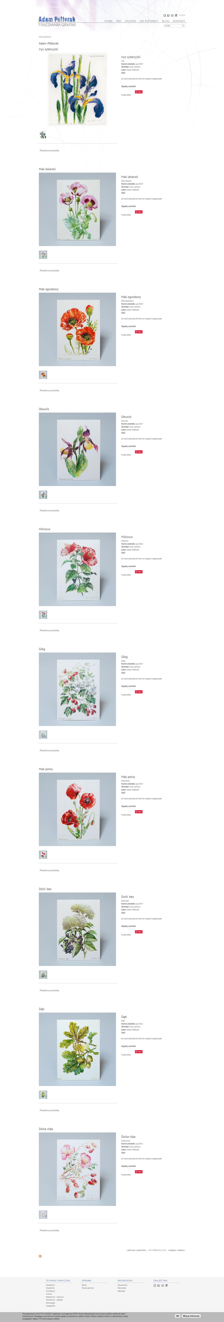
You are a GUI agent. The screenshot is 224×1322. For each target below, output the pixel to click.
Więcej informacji (191, 1316)
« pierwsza (130, 1250)
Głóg (42, 649)
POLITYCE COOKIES (43, 1314)
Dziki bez (45, 889)
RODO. (75, 1314)
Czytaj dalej (126, 95)
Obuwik (44, 409)
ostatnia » (181, 1250)
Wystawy (121, 1291)
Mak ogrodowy (49, 289)
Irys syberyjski (48, 49)
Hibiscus (44, 529)
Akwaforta (50, 1285)
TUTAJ (40, 1319)
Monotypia (50, 1303)
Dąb (41, 1009)
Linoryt (49, 1294)
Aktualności (122, 1285)
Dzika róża (46, 1129)
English (182, 15)
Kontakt (179, 21)
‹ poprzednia (141, 1250)
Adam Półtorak (133, 70)
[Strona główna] (57, 25)
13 (165, 1250)
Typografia (50, 1305)
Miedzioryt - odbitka (54, 1300)
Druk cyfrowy (134, 67)
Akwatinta (50, 1288)
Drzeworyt (50, 1291)
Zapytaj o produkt (128, 86)
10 (157, 1250)
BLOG (165, 21)
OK (177, 1316)
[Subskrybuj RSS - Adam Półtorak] (40, 1257)
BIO (118, 21)
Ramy (84, 1285)
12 (162, 1250)
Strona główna (45, 37)
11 (160, 1250)
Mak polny (46, 769)
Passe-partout (88, 1288)
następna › (172, 1250)
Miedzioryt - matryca (55, 1297)
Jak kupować (149, 21)
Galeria (130, 21)
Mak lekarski (47, 169)
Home (109, 21)
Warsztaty (122, 1288)
